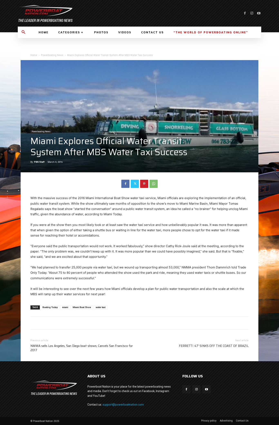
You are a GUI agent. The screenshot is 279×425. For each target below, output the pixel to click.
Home (33, 55)
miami (65, 307)
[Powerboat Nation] (76, 13)
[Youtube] (258, 13)
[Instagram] (251, 13)
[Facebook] (244, 13)
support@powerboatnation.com (123, 404)
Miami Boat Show (82, 307)
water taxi (101, 307)
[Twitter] (135, 184)
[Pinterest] (144, 184)
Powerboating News (52, 55)
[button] (23, 32)
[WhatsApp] (154, 184)
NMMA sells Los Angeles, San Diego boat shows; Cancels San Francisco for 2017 (81, 348)
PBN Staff (39, 162)
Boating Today (50, 307)
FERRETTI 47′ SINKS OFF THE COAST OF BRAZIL (214, 346)
